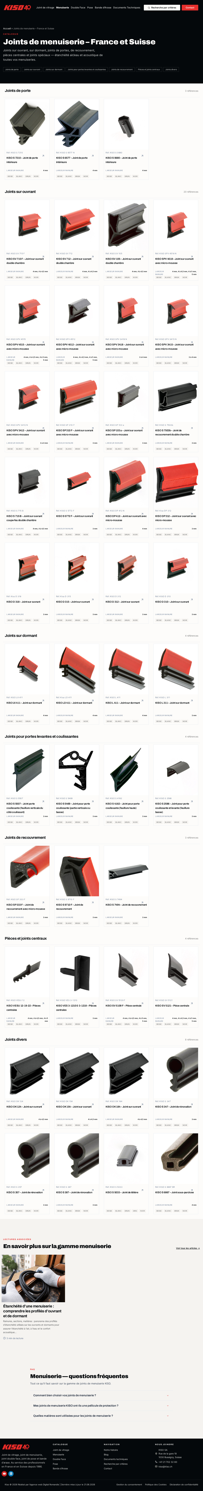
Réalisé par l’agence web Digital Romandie (38, 1484)
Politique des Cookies (156, 1484)
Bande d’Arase (103, 7)
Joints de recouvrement (122, 69)
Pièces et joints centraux (149, 69)
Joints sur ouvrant (32, 69)
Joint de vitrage (45, 7)
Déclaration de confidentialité (184, 1484)
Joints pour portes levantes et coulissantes (87, 69)
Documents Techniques (126, 7)
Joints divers (171, 69)
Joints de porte (12, 69)
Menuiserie (62, 7)
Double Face (78, 7)
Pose (90, 7)
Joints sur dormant (54, 69)
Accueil (7, 28)
